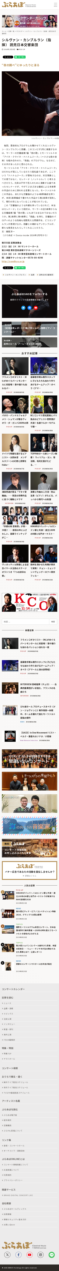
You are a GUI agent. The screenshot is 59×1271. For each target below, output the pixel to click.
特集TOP (8, 1053)
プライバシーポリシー (13, 1180)
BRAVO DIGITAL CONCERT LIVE (18, 1195)
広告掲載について (11, 1170)
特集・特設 (7, 1048)
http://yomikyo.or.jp (13, 261)
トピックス (8, 1013)
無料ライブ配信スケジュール (16, 1082)
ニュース (7, 1003)
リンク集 (6, 1140)
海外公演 (7, 1034)
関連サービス (9, 1189)
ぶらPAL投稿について (13, 1130)
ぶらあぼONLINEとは (13, 1159)
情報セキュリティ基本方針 (15, 1219)
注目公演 (7, 1019)
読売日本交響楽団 (46, 274)
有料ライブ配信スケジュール (16, 1087)
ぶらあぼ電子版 (10, 1115)
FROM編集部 (9, 1040)
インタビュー (9, 1024)
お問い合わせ (9, 1224)
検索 (53, 621)
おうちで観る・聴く (12, 1076)
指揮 (32, 274)
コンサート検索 (10, 1068)
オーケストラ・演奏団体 (14, 1150)
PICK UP (22, 49)
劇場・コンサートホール (14, 1145)
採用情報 (7, 1214)
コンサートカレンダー (13, 989)
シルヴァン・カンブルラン (15, 274)
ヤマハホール (9, 1058)
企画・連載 (8, 1008)
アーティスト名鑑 (11, 1100)
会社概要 (6, 1203)
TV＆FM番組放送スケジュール (17, 1092)
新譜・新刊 (8, 1029)
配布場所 (7, 1120)
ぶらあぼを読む (10, 1109)
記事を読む (7, 997)
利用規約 (7, 1175)
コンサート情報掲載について (16, 1164)
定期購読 (7, 1125)
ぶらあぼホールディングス (15, 1209)
